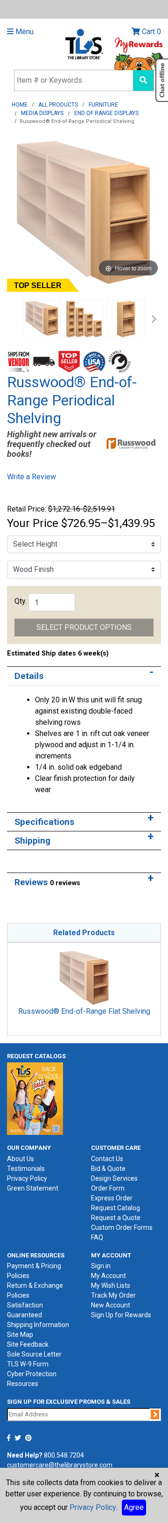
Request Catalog (115, 1208)
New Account (110, 1305)
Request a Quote (115, 1217)
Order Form (108, 1188)
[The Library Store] (84, 43)
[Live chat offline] (161, 80)
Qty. (20, 601)
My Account (108, 1275)
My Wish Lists (110, 1285)
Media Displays (42, 113)
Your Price (32, 523)
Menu (24, 31)
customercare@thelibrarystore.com (59, 1465)
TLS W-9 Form (28, 1364)
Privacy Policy (27, 1178)
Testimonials (26, 1168)
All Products (58, 104)
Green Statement (32, 1188)
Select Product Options (84, 627)
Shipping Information (38, 1324)
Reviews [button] (47, 882)
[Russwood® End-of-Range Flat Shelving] (84, 977)
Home (20, 104)
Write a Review (31, 476)
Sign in (101, 1266)
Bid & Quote (108, 1168)
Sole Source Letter (34, 1354)
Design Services (114, 1178)
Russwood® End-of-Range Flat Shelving (84, 1011)
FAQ (97, 1237)
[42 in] (126, 319)
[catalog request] (35, 1098)
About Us (20, 1158)
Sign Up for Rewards (121, 1315)
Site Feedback (28, 1344)
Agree (134, 1507)
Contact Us (107, 1158)
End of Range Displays (106, 113)
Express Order (112, 1198)
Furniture (103, 104)
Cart (150, 31)
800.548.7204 (64, 1455)
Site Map (20, 1334)
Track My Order (113, 1295)
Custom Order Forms (122, 1227)
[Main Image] (84, 319)
